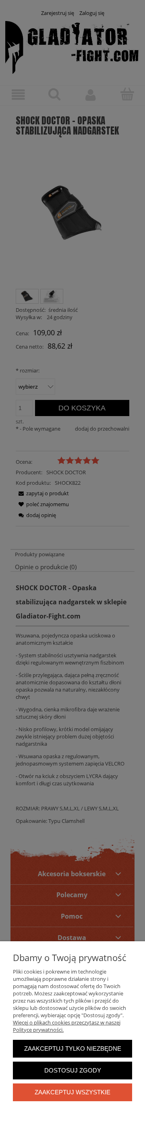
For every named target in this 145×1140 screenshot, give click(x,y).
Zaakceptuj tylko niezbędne (72, 1048)
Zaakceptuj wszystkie (72, 1092)
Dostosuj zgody (72, 1070)
